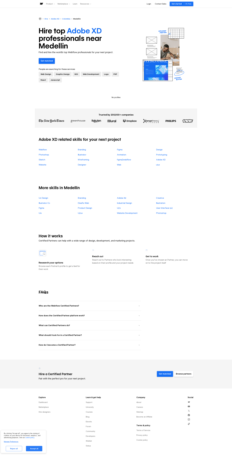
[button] (50, 4)
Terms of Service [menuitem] (143, 430)
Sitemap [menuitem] (139, 412)
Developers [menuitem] (90, 436)
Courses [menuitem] (89, 412)
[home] (41, 4)
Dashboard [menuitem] (43, 402)
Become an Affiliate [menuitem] (144, 417)
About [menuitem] (138, 402)
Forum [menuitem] (88, 426)
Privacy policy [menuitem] (142, 435)
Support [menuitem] (89, 402)
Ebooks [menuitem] (89, 422)
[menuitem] (189, 402)
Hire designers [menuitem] (44, 412)
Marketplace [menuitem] (44, 407)
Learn (75, 4)
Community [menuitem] (90, 431)
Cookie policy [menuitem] (142, 440)
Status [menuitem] (88, 446)
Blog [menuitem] (87, 417)
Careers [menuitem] (139, 407)
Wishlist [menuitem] (89, 441)
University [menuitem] (90, 407)
